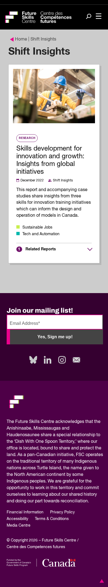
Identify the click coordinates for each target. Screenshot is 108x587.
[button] (100, 580)
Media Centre (18, 525)
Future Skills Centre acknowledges (49, 422)
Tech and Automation (41, 234)
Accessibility (17, 519)
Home (21, 39)
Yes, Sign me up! (55, 336)
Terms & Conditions (52, 519)
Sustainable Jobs (37, 227)
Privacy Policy (62, 512)
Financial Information (25, 512)
